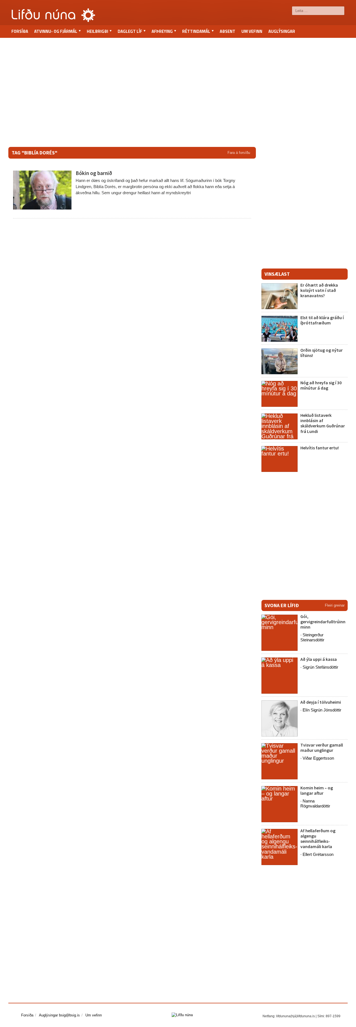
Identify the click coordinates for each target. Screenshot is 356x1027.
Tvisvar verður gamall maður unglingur (321, 747)
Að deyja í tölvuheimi (321, 702)
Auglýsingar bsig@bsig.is (59, 1015)
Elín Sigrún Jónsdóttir (322, 710)
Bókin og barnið (94, 173)
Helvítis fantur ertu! (319, 447)
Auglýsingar (281, 31)
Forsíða (19, 31)
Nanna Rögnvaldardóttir (315, 803)
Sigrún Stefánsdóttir (320, 667)
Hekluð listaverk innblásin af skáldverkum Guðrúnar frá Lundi (322, 423)
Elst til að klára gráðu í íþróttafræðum (322, 320)
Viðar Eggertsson (318, 758)
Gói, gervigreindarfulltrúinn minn (322, 622)
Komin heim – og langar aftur (316, 790)
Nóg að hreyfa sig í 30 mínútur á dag (321, 385)
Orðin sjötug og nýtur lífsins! (321, 352)
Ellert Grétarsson (318, 854)
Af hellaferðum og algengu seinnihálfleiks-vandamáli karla (317, 838)
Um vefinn (251, 31)
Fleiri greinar (335, 605)
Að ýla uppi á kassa (318, 659)
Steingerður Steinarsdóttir (312, 637)
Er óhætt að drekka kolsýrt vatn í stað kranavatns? (319, 290)
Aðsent (227, 31)
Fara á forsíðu (239, 153)
